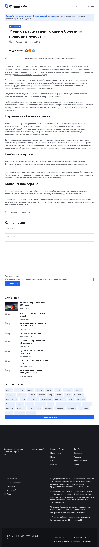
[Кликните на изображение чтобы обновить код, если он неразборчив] (36, 279)
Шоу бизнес (60, 399)
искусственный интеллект (68, 404)
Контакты (87, 541)
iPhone (40, 390)
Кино (52, 461)
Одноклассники (14, 482)
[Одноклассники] (29, 50)
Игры (52, 457)
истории (86, 404)
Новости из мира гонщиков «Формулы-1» (32, 342)
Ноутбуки (78, 395)
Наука (67, 395)
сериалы (19, 413)
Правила (71, 534)
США (23, 399)
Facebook (19, 390)
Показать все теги (49, 417)
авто (71, 399)
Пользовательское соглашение (66, 541)
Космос (42, 395)
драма (29, 404)
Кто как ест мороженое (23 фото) (32, 314)
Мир (50, 395)
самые (9, 413)
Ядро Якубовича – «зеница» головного (32, 352)
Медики (14, 212)
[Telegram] (33, 50)
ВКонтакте (12, 479)
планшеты (71, 408)
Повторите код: (12, 276)
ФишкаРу (17, 6)
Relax (58, 390)
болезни (9, 404)
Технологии (46, 399)
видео (20, 404)
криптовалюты (35, 408)
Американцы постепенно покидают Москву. (31, 371)
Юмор (76, 465)
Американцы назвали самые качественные (33, 324)
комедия (21, 408)
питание (59, 408)
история (9, 408)
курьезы (48, 408)
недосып (26, 212)
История (77, 457)
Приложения (11, 399)
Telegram (11, 486)
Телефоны (33, 399)
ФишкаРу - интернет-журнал (18, 16)
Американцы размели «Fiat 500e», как (32, 303)
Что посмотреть (81, 461)
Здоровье (53, 16)
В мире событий (40, 16)
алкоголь (81, 399)
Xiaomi (78, 390)
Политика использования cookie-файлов (71, 537)
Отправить (12, 283)
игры (51, 404)
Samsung (68, 390)
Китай (32, 395)
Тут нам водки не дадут (31, 333)
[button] (92, 6)
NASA (49, 390)
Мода (59, 395)
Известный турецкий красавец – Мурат (34, 361)
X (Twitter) (11, 490)
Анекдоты (10, 395)
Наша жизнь (55, 453)
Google (30, 390)
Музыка (53, 465)
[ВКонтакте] (26, 50)
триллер (30, 413)
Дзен (9, 494)
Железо (22, 395)
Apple (8, 390)
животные (40, 404)
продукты (84, 408)
